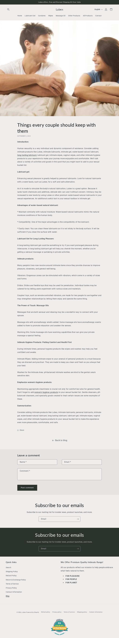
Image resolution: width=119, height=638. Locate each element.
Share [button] (22, 430)
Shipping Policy (12, 571)
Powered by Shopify (32, 612)
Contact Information (14, 592)
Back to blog (61, 440)
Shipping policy (82, 612)
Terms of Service (12, 584)
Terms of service (69, 612)
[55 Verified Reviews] (59, 636)
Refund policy (45, 612)
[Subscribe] (77, 519)
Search (8, 567)
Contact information (95, 612)
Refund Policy (11, 576)
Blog (7, 596)
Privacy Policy (11, 588)
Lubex (24, 612)
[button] (8, 9)
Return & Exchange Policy (16, 580)
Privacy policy (56, 612)
